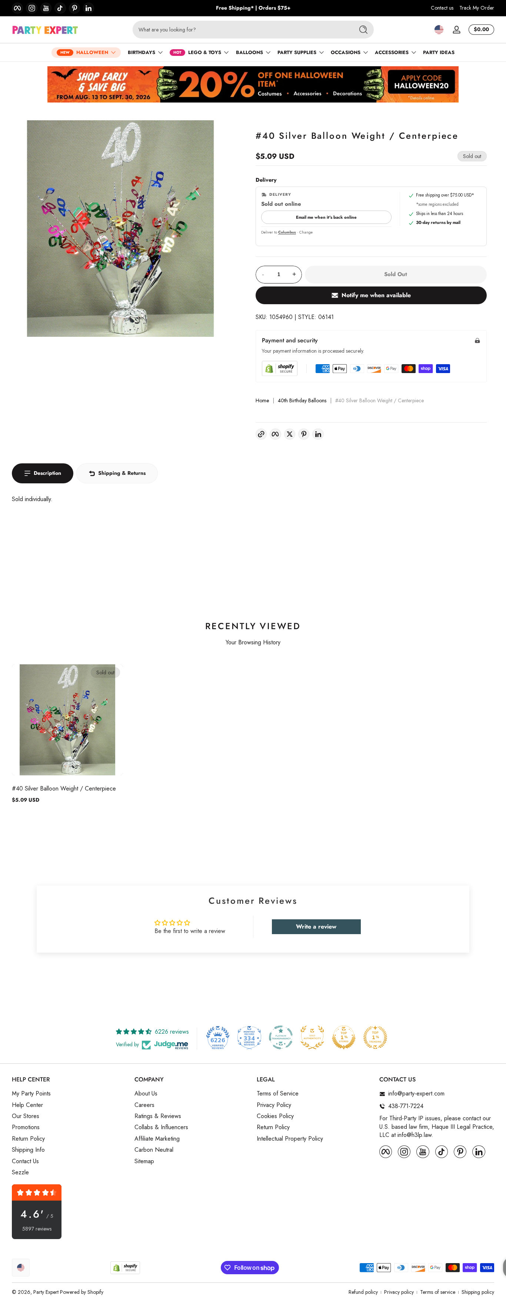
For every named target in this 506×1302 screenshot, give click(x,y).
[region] (253, 8)
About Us (145, 1094)
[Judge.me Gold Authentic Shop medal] (312, 1037)
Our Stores (25, 1116)
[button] (439, 29)
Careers (144, 1105)
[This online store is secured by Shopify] (279, 368)
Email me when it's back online (326, 217)
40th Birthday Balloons (302, 400)
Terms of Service (278, 1094)
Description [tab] (47, 473)
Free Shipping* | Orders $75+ (253, 7)
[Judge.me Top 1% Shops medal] (344, 1037)
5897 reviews (36, 1228)
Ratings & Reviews (157, 1116)
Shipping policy (478, 1292)
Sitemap (144, 1161)
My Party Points (31, 1094)
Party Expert (46, 1292)
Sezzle (20, 1172)
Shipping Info (28, 1150)
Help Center (27, 1105)
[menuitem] (69, 1094)
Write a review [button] (316, 926)
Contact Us (25, 1161)
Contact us (442, 7)
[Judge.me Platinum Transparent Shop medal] (281, 1037)
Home (262, 400)
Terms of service (437, 1292)
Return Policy (28, 1139)
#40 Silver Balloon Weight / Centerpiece (64, 788)
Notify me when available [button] (376, 295)
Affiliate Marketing (157, 1139)
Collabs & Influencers (161, 1128)
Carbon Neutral (153, 1150)
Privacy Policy (274, 1105)
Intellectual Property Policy (290, 1139)
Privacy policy (399, 1292)
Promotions (26, 1128)
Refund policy (363, 1292)
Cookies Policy (275, 1116)
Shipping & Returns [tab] (122, 473)
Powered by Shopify (81, 1292)
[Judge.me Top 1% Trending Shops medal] (375, 1037)
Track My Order (476, 7)
